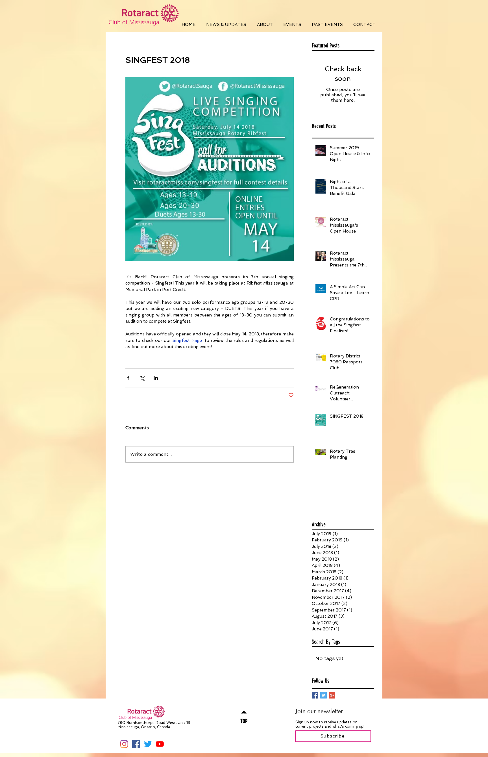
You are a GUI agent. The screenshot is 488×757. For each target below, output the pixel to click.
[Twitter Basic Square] (323, 695)
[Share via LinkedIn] (155, 378)
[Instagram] (124, 744)
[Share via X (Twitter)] (142, 378)
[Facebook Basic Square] (315, 695)
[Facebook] (136, 744)
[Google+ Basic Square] (332, 695)
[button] (226, 25)
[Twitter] (148, 744)
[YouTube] (160, 744)
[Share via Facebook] (128, 378)
